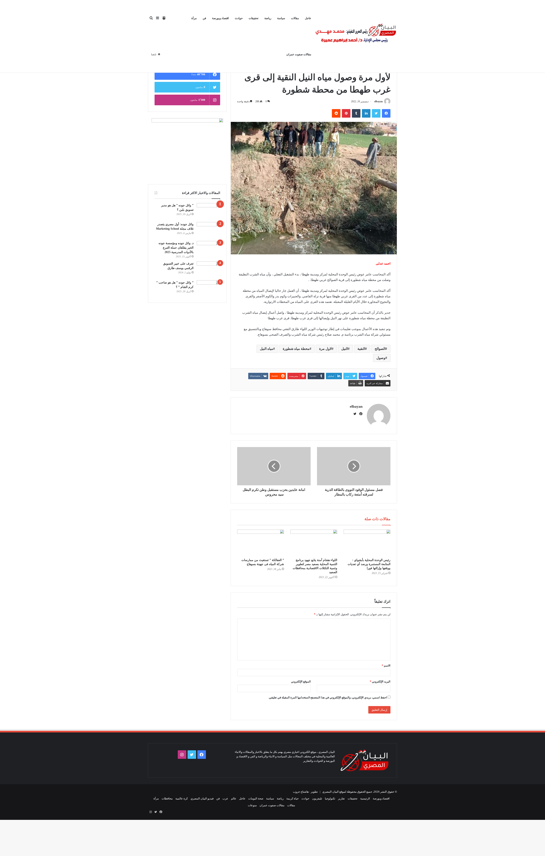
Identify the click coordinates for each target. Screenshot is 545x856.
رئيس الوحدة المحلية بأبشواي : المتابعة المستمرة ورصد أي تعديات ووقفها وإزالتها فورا (369, 564)
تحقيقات (253, 18)
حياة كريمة (292, 798)
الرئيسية (365, 798)
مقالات (295, 18)
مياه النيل (266, 348)
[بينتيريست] (346, 113)
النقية (361, 348)
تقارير (341, 798)
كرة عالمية (181, 798)
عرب (225, 798)
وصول (380, 358)
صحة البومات (255, 798)
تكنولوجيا (330, 798)
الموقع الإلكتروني (301, 681)
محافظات (167, 798)
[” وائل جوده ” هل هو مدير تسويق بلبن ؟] (208, 211)
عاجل (308, 18)
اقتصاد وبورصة (220, 18)
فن (204, 18)
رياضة (267, 18)
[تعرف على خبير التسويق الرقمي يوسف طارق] (208, 269)
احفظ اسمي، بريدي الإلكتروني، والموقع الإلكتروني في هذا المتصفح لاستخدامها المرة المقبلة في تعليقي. (327, 697)
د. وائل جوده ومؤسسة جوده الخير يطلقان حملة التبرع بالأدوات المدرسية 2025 (176, 248)
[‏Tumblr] (356, 113)
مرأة (194, 18)
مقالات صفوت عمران (298, 54)
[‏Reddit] (336, 113)
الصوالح (380, 348)
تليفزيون (317, 798)
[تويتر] (376, 113)
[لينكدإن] (366, 113)
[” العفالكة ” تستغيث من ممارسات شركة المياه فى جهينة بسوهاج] (260, 543)
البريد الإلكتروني (380, 681)
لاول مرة (325, 348)
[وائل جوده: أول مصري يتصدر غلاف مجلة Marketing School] (208, 230)
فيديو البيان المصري (202, 798)
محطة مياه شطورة (296, 348)
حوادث (239, 18)
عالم (233, 798)
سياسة (281, 18)
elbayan (378, 101)
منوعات (252, 805)
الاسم (386, 665)
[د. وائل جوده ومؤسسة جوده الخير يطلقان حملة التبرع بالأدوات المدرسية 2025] (208, 249)
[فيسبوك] (386, 113)
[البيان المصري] (355, 36)
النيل (344, 348)
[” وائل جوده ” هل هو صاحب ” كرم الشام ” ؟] (208, 288)
